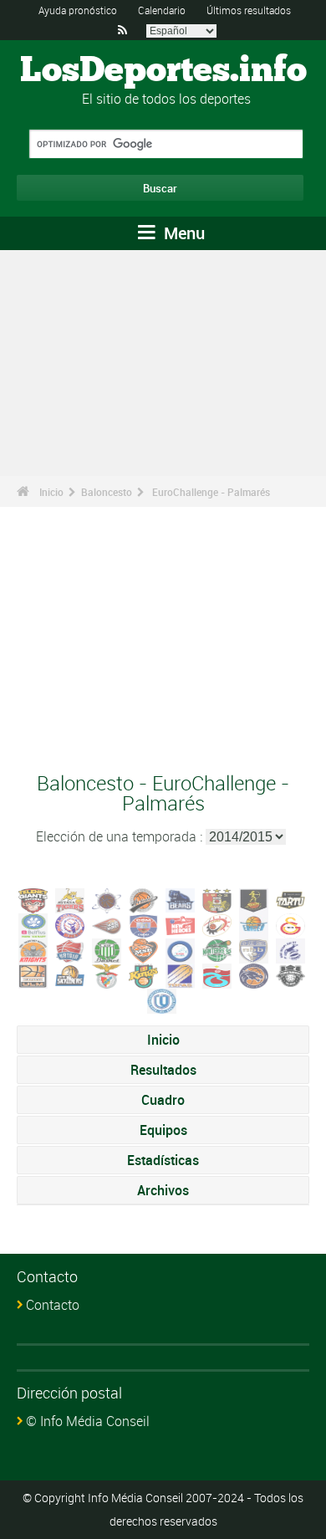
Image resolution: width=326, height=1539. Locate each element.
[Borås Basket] (107, 924)
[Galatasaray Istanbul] (291, 924)
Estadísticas (163, 1160)
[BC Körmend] (217, 899)
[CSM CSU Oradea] (144, 924)
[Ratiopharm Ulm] (33, 974)
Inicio (51, 492)
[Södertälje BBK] (144, 974)
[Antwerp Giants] (33, 899)
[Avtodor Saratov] (144, 899)
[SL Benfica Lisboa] (107, 974)
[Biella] (70, 924)
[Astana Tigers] (70, 899)
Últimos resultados (248, 10)
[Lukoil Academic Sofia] (180, 949)
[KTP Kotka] (107, 949)
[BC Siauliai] (254, 899)
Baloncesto (106, 492)
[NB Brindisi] (254, 949)
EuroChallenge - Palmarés (211, 492)
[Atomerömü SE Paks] (107, 899)
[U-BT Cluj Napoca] (291, 974)
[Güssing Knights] (33, 949)
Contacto (52, 1305)
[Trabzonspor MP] (217, 974)
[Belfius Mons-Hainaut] (33, 924)
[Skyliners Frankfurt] (70, 974)
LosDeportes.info (163, 71)
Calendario (162, 10)
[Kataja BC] (70, 949)
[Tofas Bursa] (180, 974)
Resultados (163, 1070)
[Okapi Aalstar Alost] (291, 949)
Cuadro (163, 1100)
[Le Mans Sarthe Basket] (144, 949)
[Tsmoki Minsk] (254, 974)
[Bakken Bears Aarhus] (180, 899)
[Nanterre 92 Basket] (217, 949)
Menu (182, 233)
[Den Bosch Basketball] (180, 924)
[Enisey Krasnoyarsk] (254, 924)
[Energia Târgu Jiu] (217, 924)
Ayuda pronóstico (77, 10)
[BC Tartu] (291, 899)
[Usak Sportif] (162, 999)
